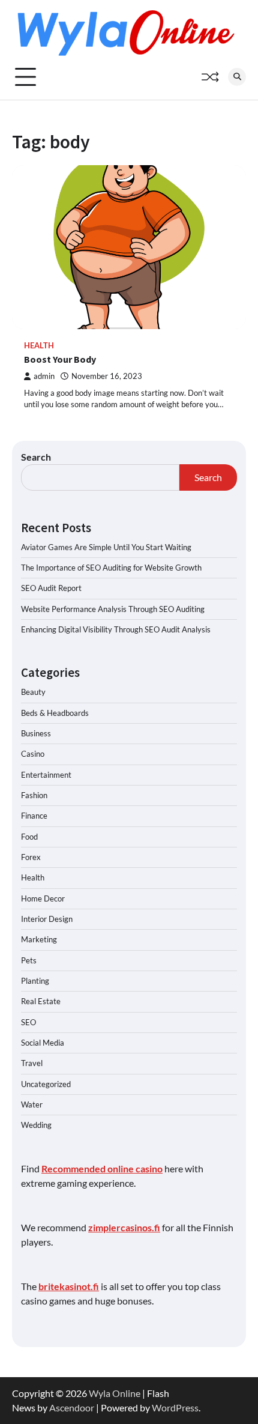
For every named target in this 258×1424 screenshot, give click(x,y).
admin (44, 376)
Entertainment (46, 775)
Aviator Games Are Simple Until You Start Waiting (106, 547)
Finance (34, 815)
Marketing (39, 939)
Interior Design (47, 919)
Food (29, 836)
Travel (32, 1063)
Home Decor (43, 898)
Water (32, 1104)
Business (36, 733)
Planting (35, 981)
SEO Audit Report (51, 588)
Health (39, 345)
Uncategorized (46, 1084)
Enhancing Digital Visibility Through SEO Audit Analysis (116, 629)
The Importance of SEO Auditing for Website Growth (111, 567)
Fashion (34, 795)
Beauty (33, 692)
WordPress (175, 1407)
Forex (31, 857)
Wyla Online (114, 1393)
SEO (28, 1022)
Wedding (36, 1125)
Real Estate (41, 1001)
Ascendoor (71, 1407)
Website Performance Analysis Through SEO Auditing (113, 609)
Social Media (42, 1042)
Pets (29, 960)
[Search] (237, 77)
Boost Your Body (60, 359)
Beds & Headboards (55, 713)
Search (36, 456)
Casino (32, 754)
